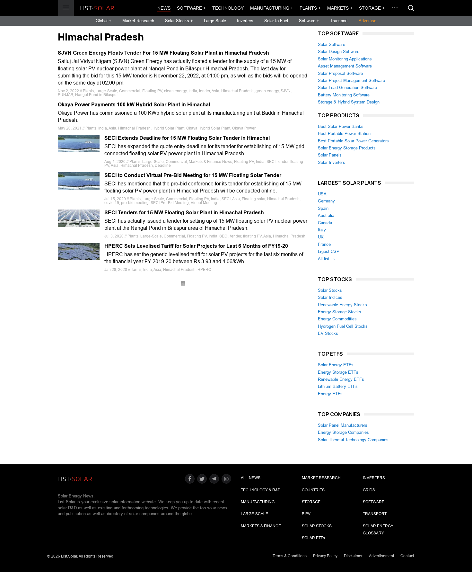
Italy (322, 230)
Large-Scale (215, 20)
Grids (369, 490)
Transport (339, 20)
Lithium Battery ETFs (338, 386)
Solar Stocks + (179, 20)
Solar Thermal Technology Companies (353, 439)
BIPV (306, 514)
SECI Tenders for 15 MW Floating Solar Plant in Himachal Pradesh (184, 212)
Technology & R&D (261, 490)
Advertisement (381, 556)
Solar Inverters (331, 162)
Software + (191, 8)
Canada (325, 222)
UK (321, 237)
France (324, 244)
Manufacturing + (271, 8)
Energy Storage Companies (343, 432)
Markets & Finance (261, 526)
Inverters (245, 20)
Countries (313, 490)
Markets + (340, 8)
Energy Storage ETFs (338, 372)
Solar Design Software (338, 51)
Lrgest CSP (328, 251)
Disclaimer (353, 556)
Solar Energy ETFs (336, 364)
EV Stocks (328, 333)
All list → (326, 258)
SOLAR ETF (313, 538)
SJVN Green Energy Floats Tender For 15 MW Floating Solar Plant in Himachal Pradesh (163, 53)
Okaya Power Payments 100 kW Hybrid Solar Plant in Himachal (134, 104)
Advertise (367, 20)
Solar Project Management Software (351, 80)
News (163, 8)
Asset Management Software (345, 66)
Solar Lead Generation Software (347, 87)
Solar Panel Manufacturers (342, 425)
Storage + (372, 8)
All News (250, 478)
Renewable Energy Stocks (342, 304)
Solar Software (331, 44)
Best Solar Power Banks (340, 126)
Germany (326, 201)
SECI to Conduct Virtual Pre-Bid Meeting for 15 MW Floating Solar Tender (192, 175)
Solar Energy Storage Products (347, 148)
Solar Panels (330, 155)
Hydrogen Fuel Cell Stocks (343, 326)
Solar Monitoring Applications (345, 59)
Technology (228, 8)
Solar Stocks (330, 290)
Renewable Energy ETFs (341, 379)
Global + (103, 20)
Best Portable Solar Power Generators (353, 141)
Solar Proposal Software (340, 73)
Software (373, 502)
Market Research (138, 20)
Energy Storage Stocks (339, 311)
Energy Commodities (337, 319)
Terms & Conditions (290, 556)
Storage (311, 502)
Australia (326, 215)
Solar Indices (330, 297)
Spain (323, 208)
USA (322, 194)
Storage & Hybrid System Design (349, 102)
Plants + (310, 8)
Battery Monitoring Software (344, 95)
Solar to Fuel (276, 20)
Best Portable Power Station (344, 133)
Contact (407, 556)
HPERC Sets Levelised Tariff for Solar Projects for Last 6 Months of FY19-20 (196, 246)
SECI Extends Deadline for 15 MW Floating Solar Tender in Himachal (187, 138)
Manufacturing (258, 502)
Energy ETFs (330, 393)
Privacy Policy (325, 556)
